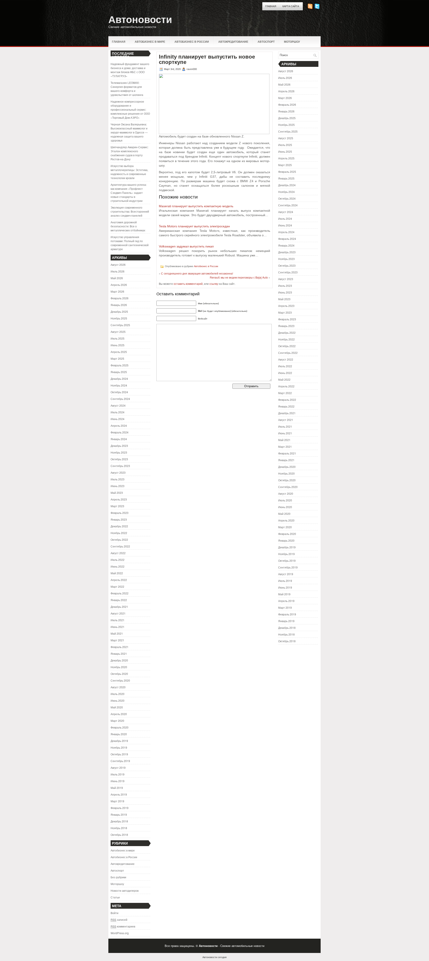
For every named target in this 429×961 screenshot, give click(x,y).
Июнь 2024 (117, 419)
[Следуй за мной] (317, 8)
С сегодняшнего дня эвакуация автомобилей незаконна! (197, 273)
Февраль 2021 (119, 647)
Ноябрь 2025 (119, 318)
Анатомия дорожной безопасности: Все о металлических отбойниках (128, 226)
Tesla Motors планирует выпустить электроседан (194, 226)
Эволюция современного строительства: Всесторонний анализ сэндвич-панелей (130, 211)
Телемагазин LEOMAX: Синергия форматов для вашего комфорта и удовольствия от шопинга (127, 89)
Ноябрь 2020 (119, 667)
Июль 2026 (117, 271)
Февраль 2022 (119, 593)
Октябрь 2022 (119, 539)
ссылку (213, 283)
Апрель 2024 (119, 425)
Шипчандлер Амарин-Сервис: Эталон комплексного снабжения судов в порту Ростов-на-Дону (129, 153)
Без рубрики (118, 877)
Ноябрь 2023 (119, 452)
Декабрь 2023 (119, 446)
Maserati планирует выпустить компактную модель (196, 206)
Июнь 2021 (117, 627)
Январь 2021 (119, 653)
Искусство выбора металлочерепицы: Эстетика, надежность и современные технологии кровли (129, 172)
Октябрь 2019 (119, 754)
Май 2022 (117, 573)
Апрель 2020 (119, 714)
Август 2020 (118, 687)
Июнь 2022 (117, 566)
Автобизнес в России (192, 42)
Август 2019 (118, 767)
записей (119, 919)
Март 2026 (117, 291)
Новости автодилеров (125, 890)
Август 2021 (118, 613)
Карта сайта (290, 6)
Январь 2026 (119, 305)
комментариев (123, 926)
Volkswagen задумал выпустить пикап (186, 246)
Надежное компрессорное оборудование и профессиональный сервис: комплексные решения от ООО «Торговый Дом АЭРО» (130, 109)
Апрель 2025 (119, 352)
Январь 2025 (119, 372)
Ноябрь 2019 (119, 747)
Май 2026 (117, 278)
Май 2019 (117, 788)
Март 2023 (117, 506)
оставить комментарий (188, 283)
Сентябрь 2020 (120, 680)
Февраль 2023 (119, 513)
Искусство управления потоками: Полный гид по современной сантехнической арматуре (130, 243)
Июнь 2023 (117, 486)
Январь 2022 (119, 600)
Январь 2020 (119, 734)
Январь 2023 (119, 519)
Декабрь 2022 (119, 526)
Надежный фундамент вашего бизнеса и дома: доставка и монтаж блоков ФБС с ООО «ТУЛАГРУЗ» (130, 70)
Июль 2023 (117, 479)
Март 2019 (117, 801)
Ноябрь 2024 (119, 385)
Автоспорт (266, 42)
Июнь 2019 (117, 781)
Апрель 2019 (119, 794)
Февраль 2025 (119, 365)
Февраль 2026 (119, 298)
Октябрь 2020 (119, 674)
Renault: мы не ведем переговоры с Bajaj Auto (239, 277)
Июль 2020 (117, 694)
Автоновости (140, 19)
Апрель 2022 (119, 580)
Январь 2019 (119, 814)
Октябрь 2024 (119, 392)
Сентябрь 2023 (120, 466)
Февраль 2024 (119, 432)
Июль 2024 (117, 412)
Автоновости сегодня (214, 957)
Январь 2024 (119, 439)
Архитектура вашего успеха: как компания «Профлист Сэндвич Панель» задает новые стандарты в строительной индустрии (129, 193)
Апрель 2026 (119, 285)
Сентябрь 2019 (120, 761)
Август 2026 (118, 264)
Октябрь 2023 (119, 459)
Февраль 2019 (119, 808)
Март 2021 (117, 640)
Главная (270, 6)
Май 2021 (117, 633)
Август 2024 (118, 405)
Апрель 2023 (119, 499)
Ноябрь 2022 (119, 533)
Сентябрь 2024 (120, 399)
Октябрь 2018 (119, 834)
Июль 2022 (117, 560)
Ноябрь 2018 (119, 828)
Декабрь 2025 (119, 311)
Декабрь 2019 (119, 741)
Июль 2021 (117, 620)
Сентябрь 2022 (120, 546)
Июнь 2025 (117, 345)
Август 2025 (118, 332)
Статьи (115, 897)
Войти (114, 913)
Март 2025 (117, 358)
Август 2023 (118, 472)
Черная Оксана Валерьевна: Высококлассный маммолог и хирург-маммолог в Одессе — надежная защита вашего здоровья (129, 132)
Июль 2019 (117, 774)
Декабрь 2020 (119, 660)
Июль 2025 (117, 338)
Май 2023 (117, 492)
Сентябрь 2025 (120, 325)
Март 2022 (117, 586)
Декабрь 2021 (119, 606)
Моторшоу (292, 42)
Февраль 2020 (119, 727)
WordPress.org (120, 933)
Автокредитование (233, 42)
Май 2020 (117, 707)
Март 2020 (117, 720)
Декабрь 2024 (119, 378)
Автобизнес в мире (150, 42)
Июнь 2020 (117, 700)
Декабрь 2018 (119, 821)
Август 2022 (118, 553)
